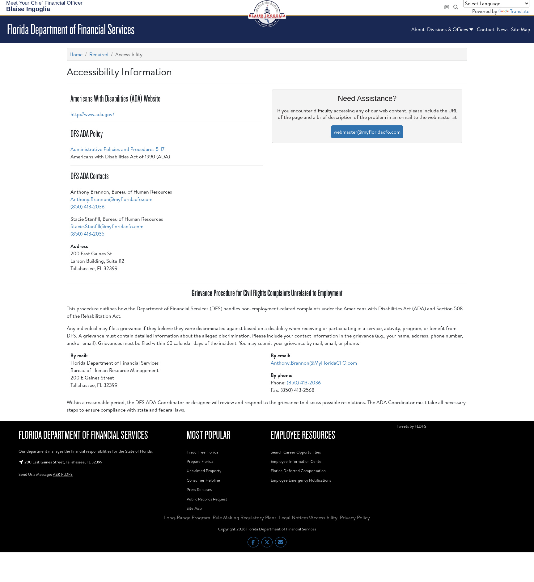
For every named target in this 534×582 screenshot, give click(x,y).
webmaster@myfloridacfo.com (367, 131)
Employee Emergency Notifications (301, 480)
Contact (485, 29)
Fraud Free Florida (202, 452)
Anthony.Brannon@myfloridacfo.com (111, 199)
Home (76, 54)
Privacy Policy (355, 517)
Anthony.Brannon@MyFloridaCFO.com (314, 362)
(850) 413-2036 (87, 206)
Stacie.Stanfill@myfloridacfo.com (106, 226)
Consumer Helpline (203, 480)
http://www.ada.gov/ (92, 114)
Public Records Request (207, 499)
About (418, 29)
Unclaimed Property (204, 470)
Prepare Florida (200, 461)
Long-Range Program (187, 517)
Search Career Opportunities (296, 452)
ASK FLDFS (63, 474)
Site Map (520, 29)
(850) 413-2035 (87, 233)
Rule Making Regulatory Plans (245, 517)
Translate (519, 11)
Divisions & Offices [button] (447, 29)
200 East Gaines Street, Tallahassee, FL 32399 (62, 462)
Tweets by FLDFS (411, 426)
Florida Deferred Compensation (298, 470)
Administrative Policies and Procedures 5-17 (117, 149)
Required (98, 54)
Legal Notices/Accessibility (308, 517)
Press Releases (199, 489)
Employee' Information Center (297, 461)
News (503, 29)
